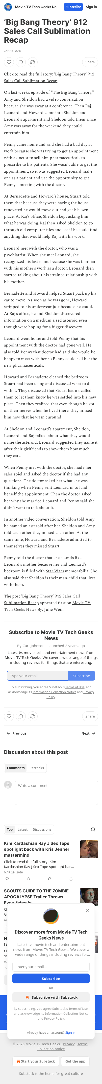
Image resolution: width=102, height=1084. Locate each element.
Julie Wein (54, 609)
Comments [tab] (16, 768)
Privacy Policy (54, 1018)
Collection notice (51, 1049)
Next (85, 733)
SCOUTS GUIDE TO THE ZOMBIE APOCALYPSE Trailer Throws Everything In (36, 896)
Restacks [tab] (36, 768)
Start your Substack (38, 1061)
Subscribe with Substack (54, 997)
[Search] (93, 829)
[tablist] (25, 768)
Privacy (69, 1044)
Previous (19, 733)
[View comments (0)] (21, 62)
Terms (82, 1044)
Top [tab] (10, 829)
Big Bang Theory (76, 92)
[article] (51, 861)
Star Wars (55, 571)
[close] (88, 910)
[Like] (9, 62)
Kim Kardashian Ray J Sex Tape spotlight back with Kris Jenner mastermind (36, 849)
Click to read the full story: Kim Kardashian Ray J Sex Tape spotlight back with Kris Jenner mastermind (38, 864)
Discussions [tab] (42, 829)
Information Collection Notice (66, 1013)
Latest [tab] (23, 829)
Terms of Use (78, 1008)
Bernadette (19, 196)
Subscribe (73, 7)
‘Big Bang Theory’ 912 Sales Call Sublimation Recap (49, 77)
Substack (26, 1073)
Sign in (91, 7)
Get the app (75, 1061)
